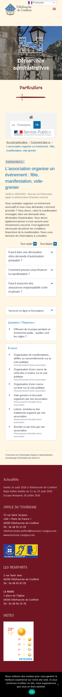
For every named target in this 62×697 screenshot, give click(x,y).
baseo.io (36, 458)
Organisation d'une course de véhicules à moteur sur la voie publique (30, 373)
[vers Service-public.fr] (32, 133)
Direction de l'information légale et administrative (30, 455)
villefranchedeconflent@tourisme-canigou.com (29, 531)
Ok (31, 691)
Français (38, 2)
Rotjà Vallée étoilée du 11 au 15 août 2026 (27, 491)
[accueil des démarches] (31, 117)
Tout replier (26, 243)
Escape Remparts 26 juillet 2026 (21, 495)
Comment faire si (41, 142)
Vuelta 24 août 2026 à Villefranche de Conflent (30, 487)
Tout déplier (46, 243)
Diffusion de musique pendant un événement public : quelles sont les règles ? (32, 333)
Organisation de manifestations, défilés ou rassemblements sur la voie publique (32, 358)
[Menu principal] (54, 9)
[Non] (57, 684)
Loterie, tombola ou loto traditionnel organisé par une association (29, 413)
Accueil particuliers (17, 142)
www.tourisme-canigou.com (19, 535)
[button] (31, 256)
